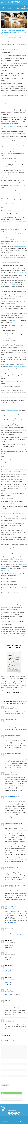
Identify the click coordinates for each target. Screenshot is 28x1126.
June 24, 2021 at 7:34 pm (10, 908)
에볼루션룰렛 (8, 982)
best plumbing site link (11, 796)
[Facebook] (9, 1113)
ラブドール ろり (9, 906)
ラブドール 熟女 (12, 922)
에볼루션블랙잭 (9, 994)
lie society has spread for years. (18, 397)
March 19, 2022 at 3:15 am (10, 979)
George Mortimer (21, 35)
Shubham (7, 928)
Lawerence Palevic (9, 719)
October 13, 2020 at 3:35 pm (10, 708)
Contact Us (5, 1121)
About (3, 1118)
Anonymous (8, 1020)
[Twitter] (15, 1113)
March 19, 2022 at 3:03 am (10, 954)
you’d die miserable (22, 272)
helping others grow (20, 246)
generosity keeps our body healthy (10, 284)
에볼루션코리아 (9, 945)
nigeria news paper (10, 707)
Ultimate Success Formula (16, 185)
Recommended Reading (11, 735)
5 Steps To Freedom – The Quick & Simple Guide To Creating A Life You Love (13, 635)
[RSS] (18, 1113)
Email (2, 1067)
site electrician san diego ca (12, 823)
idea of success (12, 126)
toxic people (13, 493)
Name (2, 1061)
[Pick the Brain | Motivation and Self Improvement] (3, 1110)
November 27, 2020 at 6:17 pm (11, 825)
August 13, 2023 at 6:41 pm (10, 1021)
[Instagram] (12, 1113)
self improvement (11, 37)
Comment (3, 1043)
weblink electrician (10, 867)
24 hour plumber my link (11, 753)
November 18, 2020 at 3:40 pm (11, 774)
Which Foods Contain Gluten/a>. (13, 935)
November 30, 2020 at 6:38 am (11, 886)
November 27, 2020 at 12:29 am (11, 798)
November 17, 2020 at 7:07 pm (11, 754)
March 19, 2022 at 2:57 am (10, 942)
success (19, 37)
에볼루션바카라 (9, 970)
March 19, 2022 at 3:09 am (10, 966)
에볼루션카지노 (9, 957)
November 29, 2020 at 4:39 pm (11, 868)
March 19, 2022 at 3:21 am (10, 991)
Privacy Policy (19, 1121)
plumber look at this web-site (12, 773)
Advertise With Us (20, 1118)
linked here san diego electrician (13, 885)
